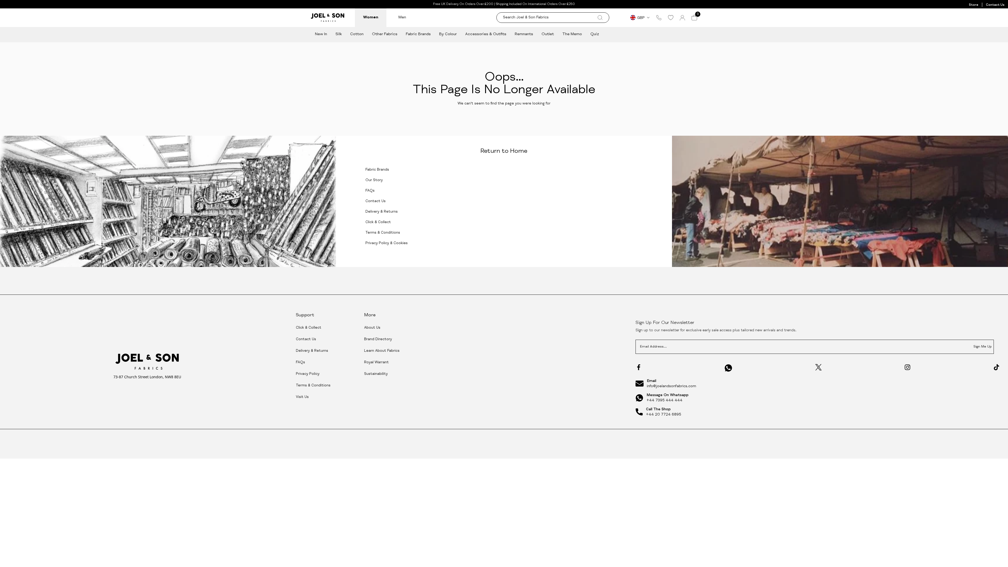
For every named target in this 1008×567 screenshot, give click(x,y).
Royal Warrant (376, 362)
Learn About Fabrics (382, 351)
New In (321, 34)
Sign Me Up (982, 347)
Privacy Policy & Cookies (386, 243)
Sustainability (376, 374)
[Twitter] (818, 367)
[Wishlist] (670, 17)
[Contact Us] (659, 17)
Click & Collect (378, 222)
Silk (338, 34)
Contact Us (995, 5)
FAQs (370, 191)
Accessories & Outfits (485, 34)
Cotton (357, 34)
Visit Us (302, 397)
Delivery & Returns (381, 212)
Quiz (594, 34)
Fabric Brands (418, 34)
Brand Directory (378, 339)
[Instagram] (907, 367)
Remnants (524, 34)
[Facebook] (639, 367)
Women (370, 17)
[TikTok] (996, 367)
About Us (372, 328)
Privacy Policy (307, 374)
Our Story (374, 180)
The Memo (572, 34)
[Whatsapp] (728, 368)
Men (402, 17)
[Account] (682, 17)
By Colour (448, 34)
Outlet (548, 34)
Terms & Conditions (382, 233)
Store (973, 5)
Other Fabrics (384, 34)
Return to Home (503, 151)
